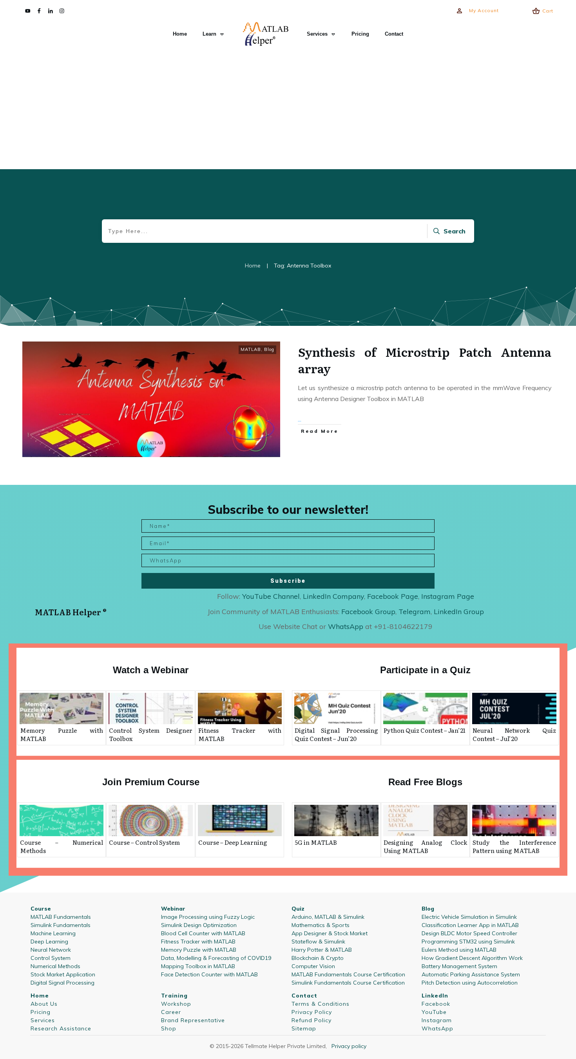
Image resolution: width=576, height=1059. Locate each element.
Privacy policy (348, 1046)
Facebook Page (392, 596)
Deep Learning (49, 941)
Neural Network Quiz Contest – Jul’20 (514, 734)
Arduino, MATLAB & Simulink (328, 916)
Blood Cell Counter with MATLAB (203, 933)
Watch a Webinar (150, 670)
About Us (44, 1003)
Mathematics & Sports (321, 925)
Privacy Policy (312, 1012)
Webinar (173, 908)
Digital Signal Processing (62, 982)
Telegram (414, 611)
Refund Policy (311, 1020)
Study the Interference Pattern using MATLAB (514, 846)
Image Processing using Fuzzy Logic (208, 916)
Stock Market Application (63, 974)
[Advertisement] (288, 108)
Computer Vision (313, 966)
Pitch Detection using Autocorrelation (470, 982)
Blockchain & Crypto (318, 957)
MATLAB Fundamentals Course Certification (348, 974)
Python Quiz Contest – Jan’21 (425, 730)
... (299, 419)
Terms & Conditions (321, 1003)
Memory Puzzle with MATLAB (61, 734)
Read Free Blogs (425, 782)
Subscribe (288, 581)
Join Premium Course (150, 782)
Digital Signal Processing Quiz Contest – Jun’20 (336, 734)
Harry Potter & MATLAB (322, 949)
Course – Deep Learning (232, 842)
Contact (304, 995)
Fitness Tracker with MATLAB (239, 734)
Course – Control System (144, 842)
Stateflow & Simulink (318, 941)
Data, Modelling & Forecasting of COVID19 (216, 957)
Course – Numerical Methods (61, 846)
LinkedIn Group (459, 611)
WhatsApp (437, 1028)
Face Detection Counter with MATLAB (209, 974)
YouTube (434, 1012)
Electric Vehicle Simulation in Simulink (469, 916)
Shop (168, 1028)
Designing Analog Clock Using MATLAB (425, 846)
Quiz (298, 908)
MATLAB (251, 349)
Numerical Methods (55, 966)
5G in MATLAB (316, 842)
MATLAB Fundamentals (61, 916)
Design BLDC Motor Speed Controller (469, 933)
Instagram (437, 1020)
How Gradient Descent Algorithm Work (472, 957)
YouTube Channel (271, 596)
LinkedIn (435, 995)
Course (41, 908)
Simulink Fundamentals (61, 925)
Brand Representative (193, 1020)
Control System (51, 957)
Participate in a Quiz (425, 670)
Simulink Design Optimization (199, 925)
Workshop (176, 1003)
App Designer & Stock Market (330, 933)
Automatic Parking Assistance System (471, 974)
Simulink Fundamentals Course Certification (348, 982)
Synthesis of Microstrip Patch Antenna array (424, 360)
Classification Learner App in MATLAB (470, 925)
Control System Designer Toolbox (150, 734)
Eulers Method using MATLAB (459, 949)
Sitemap (304, 1028)
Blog (269, 349)
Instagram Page (447, 596)
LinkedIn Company (333, 596)
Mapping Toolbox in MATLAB (198, 966)
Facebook (436, 1003)
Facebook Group (368, 611)
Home (40, 995)
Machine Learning (53, 933)
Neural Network (51, 949)
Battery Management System (459, 966)
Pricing (41, 1012)
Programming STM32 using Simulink (468, 941)
